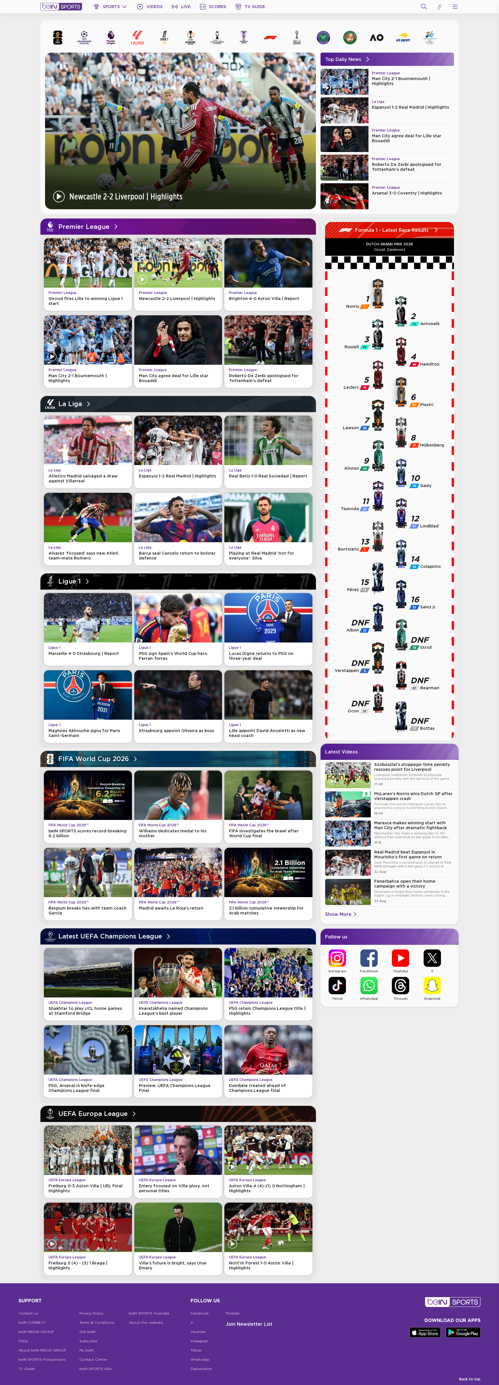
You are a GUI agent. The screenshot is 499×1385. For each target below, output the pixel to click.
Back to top (470, 1379)
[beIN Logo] (61, 6)
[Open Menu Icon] (455, 6)
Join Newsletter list (249, 1324)
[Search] (423, 6)
